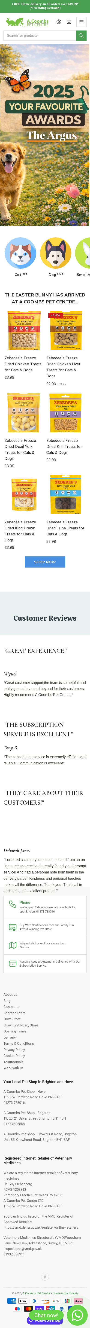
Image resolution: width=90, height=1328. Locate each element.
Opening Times (15, 1031)
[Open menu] (81, 22)
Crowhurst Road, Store (20, 1025)
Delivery (9, 1037)
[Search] (81, 35)
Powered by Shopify (65, 1293)
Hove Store (12, 1019)
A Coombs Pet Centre (36, 1293)
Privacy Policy (14, 1050)
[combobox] (45, 36)
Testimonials (13, 1062)
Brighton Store (14, 1013)
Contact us (11, 1007)
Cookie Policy (14, 1056)
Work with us (13, 1068)
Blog (6, 1001)
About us (10, 994)
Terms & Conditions (18, 1043)
